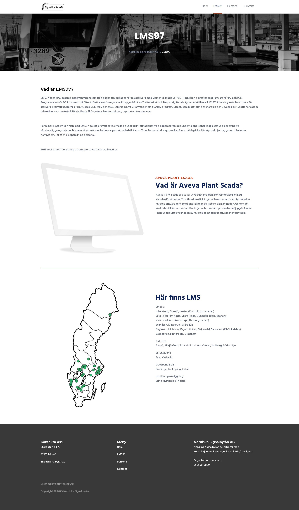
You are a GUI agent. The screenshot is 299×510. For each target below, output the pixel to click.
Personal (122, 462)
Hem (120, 447)
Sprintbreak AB (64, 484)
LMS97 (121, 454)
